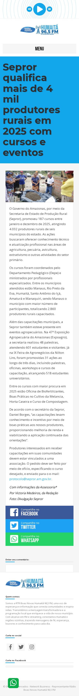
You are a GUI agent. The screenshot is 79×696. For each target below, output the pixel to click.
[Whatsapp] (13, 683)
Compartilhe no (30, 512)
